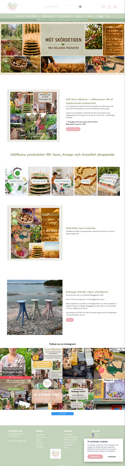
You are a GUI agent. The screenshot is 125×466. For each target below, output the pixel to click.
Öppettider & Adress (71, 437)
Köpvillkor (39, 445)
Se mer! (70, 320)
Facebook (96, 434)
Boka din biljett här (73, 129)
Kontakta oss (68, 442)
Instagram (96, 436)
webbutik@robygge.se (16, 434)
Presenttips (19, 16)
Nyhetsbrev (68, 445)
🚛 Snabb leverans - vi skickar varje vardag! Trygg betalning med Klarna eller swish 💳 (62, 20)
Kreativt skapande (64, 16)
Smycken (79, 16)
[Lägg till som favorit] (103, 7)
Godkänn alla (95, 456)
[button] (80, 6)
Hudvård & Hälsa (31, 16)
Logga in (39, 440)
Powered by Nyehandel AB (62, 465)
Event (108, 16)
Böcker (89, 16)
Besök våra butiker (70, 440)
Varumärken (40, 434)
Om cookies (40, 442)
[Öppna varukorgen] (115, 7)
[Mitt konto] (109, 7)
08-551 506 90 (13, 436)
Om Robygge (68, 434)
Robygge (100, 16)
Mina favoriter (41, 437)
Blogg (66, 447)
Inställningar (112, 456)
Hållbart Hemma (47, 16)
